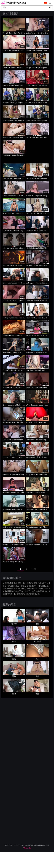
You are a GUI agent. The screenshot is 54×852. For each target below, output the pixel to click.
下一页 (33, 569)
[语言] (45, 2)
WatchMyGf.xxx (16, 2)
